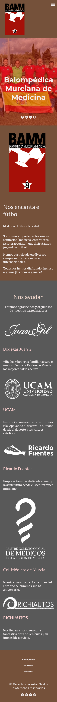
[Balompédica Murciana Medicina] (28, 675)
